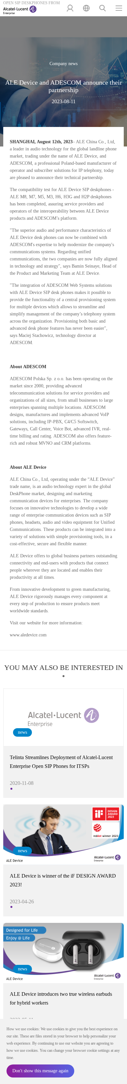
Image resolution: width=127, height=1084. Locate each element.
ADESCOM (21, 163)
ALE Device (85, 156)
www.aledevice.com (28, 634)
